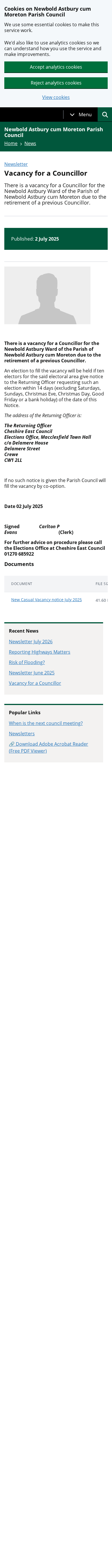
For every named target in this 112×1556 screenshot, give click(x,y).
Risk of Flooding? (27, 662)
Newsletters (22, 733)
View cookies (56, 97)
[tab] (81, 114)
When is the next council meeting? (46, 723)
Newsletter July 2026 (31, 641)
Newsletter (16, 164)
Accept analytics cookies (56, 67)
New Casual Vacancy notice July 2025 (46, 599)
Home (11, 143)
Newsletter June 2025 (32, 673)
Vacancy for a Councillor (35, 683)
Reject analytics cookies (56, 83)
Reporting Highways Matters (39, 652)
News (30, 143)
